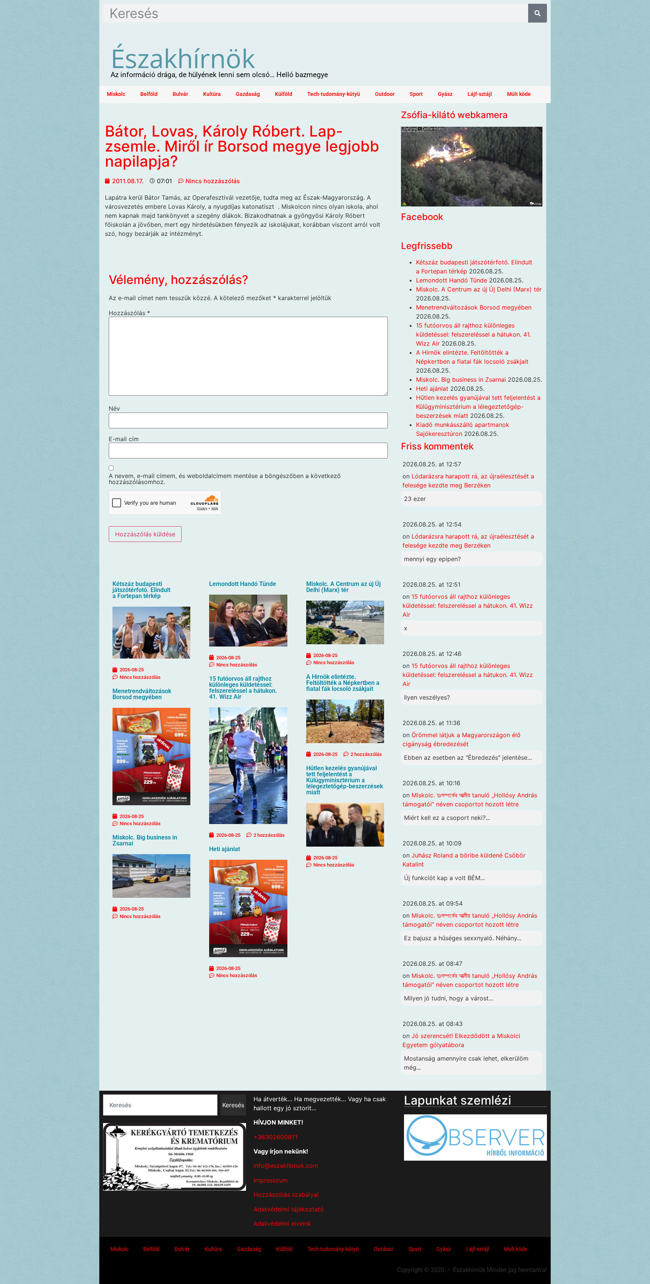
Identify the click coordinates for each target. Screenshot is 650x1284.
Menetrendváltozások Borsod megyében (141, 694)
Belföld (149, 94)
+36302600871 (276, 1137)
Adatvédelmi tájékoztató (289, 1209)
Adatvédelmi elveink (282, 1223)
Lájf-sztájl (480, 94)
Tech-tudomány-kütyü (333, 94)
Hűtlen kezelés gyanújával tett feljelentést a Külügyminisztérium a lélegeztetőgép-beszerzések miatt (344, 780)
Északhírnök (183, 58)
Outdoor (385, 94)
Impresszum (271, 1180)
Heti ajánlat (224, 849)
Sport (416, 94)
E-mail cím (124, 439)
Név (114, 408)
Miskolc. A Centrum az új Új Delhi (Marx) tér (343, 586)
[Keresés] (537, 13)
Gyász (445, 94)
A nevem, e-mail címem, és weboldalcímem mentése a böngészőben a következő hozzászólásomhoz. (225, 479)
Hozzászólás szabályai (286, 1194)
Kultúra (212, 94)
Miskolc (116, 94)
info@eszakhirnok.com (286, 1165)
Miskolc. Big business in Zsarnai (144, 840)
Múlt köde (519, 94)
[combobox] (160, 1105)
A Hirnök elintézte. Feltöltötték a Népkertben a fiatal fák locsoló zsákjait (343, 682)
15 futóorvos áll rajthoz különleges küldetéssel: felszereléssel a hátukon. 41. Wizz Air (243, 687)
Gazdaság (248, 94)
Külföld (283, 94)
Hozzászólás (129, 313)
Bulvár (180, 94)
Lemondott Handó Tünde (242, 583)
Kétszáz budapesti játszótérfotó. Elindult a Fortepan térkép (141, 590)
